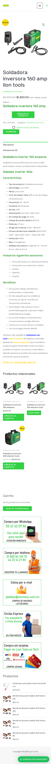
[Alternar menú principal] (40, 6)
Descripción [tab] (8, 145)
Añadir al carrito (23, 115)
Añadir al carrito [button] (10, 417)
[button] (47, 5)
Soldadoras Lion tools (12, 91)
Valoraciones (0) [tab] (10, 150)
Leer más (34, 413)
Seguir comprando (17, 508)
